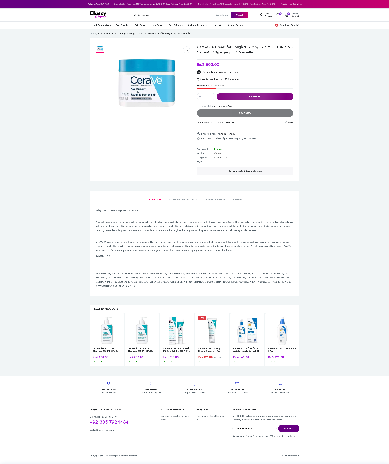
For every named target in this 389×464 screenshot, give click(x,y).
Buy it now (245, 113)
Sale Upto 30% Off (289, 25)
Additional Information (182, 199)
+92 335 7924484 (109, 422)
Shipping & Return (215, 199)
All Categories (102, 25)
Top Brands (122, 25)
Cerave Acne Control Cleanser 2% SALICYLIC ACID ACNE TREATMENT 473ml (140, 349)
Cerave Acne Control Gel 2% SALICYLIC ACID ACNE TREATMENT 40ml (176, 349)
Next (299, 340)
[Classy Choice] (98, 15)
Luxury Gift (217, 25)
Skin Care (140, 25)
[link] (118, 321)
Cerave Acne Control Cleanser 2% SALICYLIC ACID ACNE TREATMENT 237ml (105, 349)
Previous (89, 340)
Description (154, 199)
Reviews (237, 199)
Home (93, 33)
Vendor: (201, 153)
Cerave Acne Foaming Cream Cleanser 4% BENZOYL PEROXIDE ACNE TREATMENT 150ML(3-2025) (211, 349)
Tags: (199, 161)
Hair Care (157, 25)
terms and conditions (223, 105)
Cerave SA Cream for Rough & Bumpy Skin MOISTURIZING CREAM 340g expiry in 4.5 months (245, 49)
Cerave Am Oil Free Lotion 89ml (282, 349)
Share (290, 122)
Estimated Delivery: (210, 133)
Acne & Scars (220, 157)
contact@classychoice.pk (102, 429)
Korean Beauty (235, 25)
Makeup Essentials (197, 25)
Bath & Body (175, 25)
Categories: (202, 157)
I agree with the (216, 105)
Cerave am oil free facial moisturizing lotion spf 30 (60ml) (246, 349)
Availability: (202, 149)
